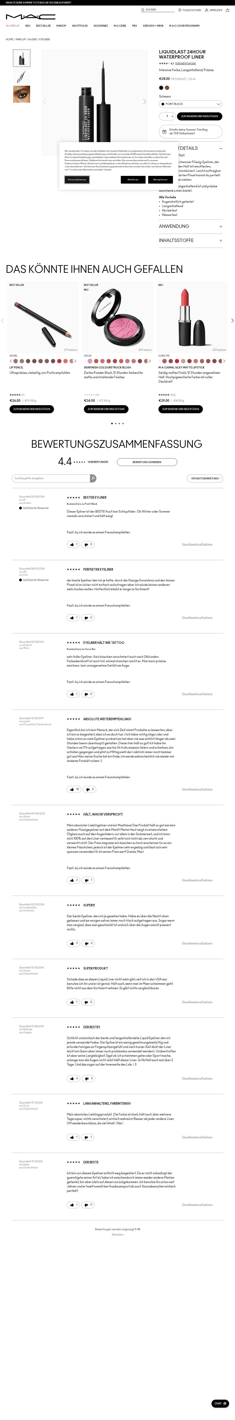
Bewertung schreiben (147, 462)
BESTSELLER (43, 26)
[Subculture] (71, 361)
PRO (134, 26)
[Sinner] (115, 361)
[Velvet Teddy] (146, 361)
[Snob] (90, 361)
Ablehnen (133, 180)
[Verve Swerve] (189, 361)
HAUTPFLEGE (80, 26)
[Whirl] (15, 361)
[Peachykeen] (133, 361)
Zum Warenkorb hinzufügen (199, 116)
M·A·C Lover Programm (184, 26)
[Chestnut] (40, 361)
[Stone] (21, 361)
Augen (32, 39)
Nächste (118, 1234)
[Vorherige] (11, 361)
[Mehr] (220, 361)
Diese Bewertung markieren (197, 544)
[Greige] (34, 361)
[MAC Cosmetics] (31, 16)
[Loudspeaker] (121, 361)
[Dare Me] (164, 361)
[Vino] (53, 361)
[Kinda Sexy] (202, 361)
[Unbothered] (170, 361)
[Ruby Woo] (59, 361)
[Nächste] (74, 361)
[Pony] (102, 361)
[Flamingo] (65, 361)
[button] (220, 1403)
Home (9, 39)
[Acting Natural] (183, 361)
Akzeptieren (160, 180)
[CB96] (96, 361)
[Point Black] (161, 88)
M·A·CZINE (120, 26)
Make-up (21, 39)
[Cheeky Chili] (108, 361)
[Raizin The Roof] (140, 361)
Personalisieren (77, 180)
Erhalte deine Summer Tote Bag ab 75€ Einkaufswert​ (38, 3)
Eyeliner (44, 39)
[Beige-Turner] (28, 361)
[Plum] (46, 361)
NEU (28, 26)
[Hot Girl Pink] (177, 361)
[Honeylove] (127, 361)
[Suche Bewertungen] (93, 478)
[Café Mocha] (208, 361)
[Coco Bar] (167, 88)
